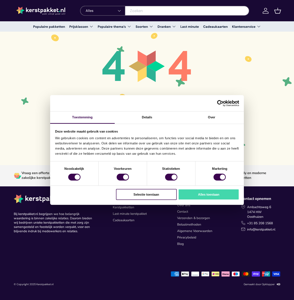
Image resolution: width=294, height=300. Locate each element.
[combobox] (164, 11)
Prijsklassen (78, 27)
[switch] (123, 177)
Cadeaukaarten (215, 27)
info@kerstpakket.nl (261, 229)
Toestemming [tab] (82, 117)
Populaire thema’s (112, 27)
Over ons (183, 205)
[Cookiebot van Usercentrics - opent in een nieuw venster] (220, 103)
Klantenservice (243, 27)
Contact (182, 211)
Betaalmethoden (189, 224)
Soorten (142, 27)
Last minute (189, 27)
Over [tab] (211, 117)
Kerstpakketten (123, 207)
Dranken (164, 27)
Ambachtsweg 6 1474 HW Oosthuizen (259, 212)
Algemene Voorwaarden (194, 231)
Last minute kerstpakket (130, 214)
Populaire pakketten (49, 27)
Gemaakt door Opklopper (259, 284)
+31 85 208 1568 (260, 223)
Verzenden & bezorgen (193, 218)
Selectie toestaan (146, 194)
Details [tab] (147, 117)
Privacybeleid (186, 237)
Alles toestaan (208, 194)
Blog (180, 244)
